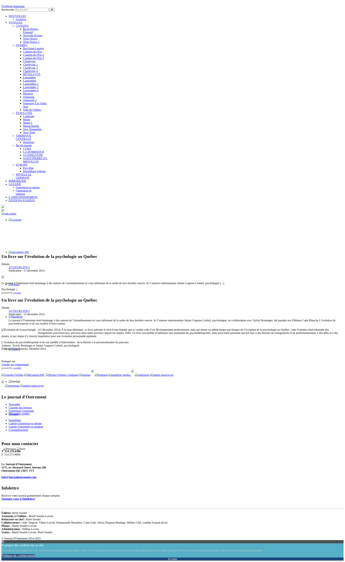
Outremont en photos (28, 187)
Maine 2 (27, 122)
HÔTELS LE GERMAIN (23, 176)
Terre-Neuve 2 (31, 41)
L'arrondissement (18, 429)
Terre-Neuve (30, 38)
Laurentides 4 (30, 90)
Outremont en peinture (23, 192)
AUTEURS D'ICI (19, 267)
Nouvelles (14, 404)
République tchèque (34, 171)
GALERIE (15, 184)
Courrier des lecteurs (20, 407)
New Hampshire (32, 129)
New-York (29, 132)
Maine (26, 119)
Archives (21, 19)
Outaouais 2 (30, 100)
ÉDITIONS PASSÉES (22, 200)
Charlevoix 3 (30, 67)
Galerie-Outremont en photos (25, 423)
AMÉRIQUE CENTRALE (23, 137)
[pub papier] (8, 213)
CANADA (22, 25)
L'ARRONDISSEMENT (23, 197)
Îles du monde (24, 145)
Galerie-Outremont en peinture (26, 426)
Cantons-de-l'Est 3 (33, 58)
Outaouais (28, 96)
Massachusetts (31, 126)
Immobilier (15, 420)
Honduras (28, 142)
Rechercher (7, 9)
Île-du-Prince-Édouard (31, 30)
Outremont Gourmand (21, 410)
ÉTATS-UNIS (24, 113)
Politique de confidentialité (18, 555)
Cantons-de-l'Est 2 (33, 54)
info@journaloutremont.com (18, 477)
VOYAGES (15, 22)
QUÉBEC (22, 45)
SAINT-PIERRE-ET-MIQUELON (35, 160)
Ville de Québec (32, 109)
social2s (17, 292)
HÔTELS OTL (32, 74)
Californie (28, 116)
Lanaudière (29, 77)
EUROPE (21, 164)
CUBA (27, 148)
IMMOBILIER (17, 180)
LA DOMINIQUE (33, 151)
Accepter (172, 559)
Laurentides (29, 80)
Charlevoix (29, 61)
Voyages (13, 414)
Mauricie (28, 93)
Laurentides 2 (30, 83)
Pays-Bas (28, 168)
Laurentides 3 (30, 87)
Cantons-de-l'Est (32, 51)
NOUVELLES (17, 16)
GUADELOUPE (33, 155)
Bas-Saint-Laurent (33, 48)
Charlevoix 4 (30, 71)
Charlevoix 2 (30, 64)
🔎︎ (51, 9)
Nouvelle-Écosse (32, 35)
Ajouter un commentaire (15, 364)
